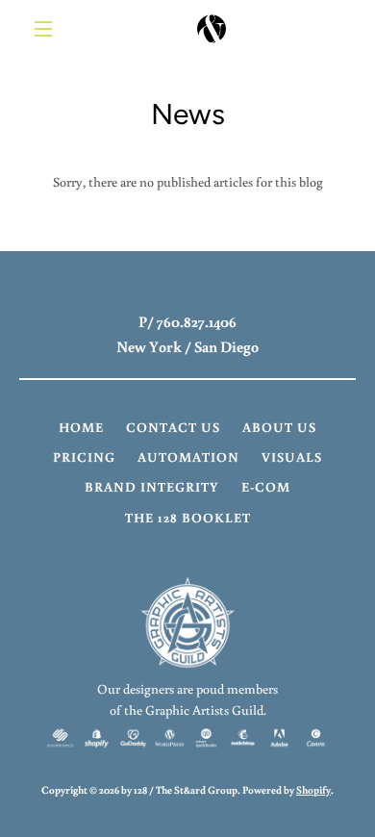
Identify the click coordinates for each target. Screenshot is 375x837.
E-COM (265, 486)
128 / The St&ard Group (186, 789)
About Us (279, 427)
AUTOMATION (188, 457)
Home (81, 427)
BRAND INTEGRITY (152, 486)
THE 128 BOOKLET (188, 517)
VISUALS (292, 457)
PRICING (84, 457)
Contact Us (173, 427)
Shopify (313, 789)
